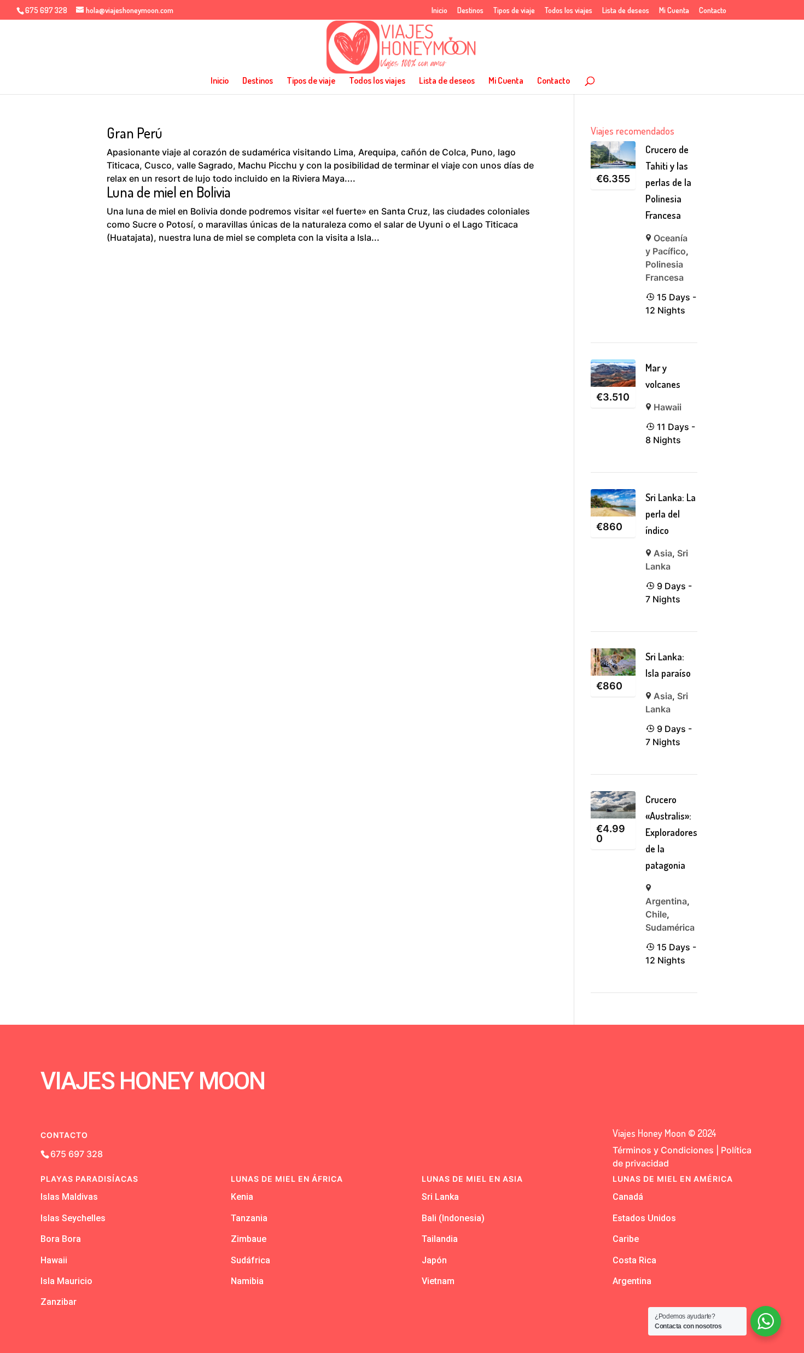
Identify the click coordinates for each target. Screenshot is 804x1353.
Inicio (439, 11)
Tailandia (440, 1239)
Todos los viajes (568, 11)
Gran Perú (134, 133)
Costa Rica (634, 1260)
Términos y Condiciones (663, 1150)
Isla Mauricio (66, 1281)
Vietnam (438, 1281)
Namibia (247, 1281)
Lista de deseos (625, 11)
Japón (434, 1260)
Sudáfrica (250, 1260)
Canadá (628, 1197)
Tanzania (249, 1218)
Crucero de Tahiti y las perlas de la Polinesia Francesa (668, 182)
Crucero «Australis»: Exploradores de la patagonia (671, 832)
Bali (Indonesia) (453, 1218)
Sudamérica (670, 927)
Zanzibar (58, 1302)
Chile (656, 914)
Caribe (626, 1239)
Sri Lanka (440, 1197)
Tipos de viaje (514, 11)
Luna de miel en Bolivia (169, 192)
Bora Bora (60, 1239)
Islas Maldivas (69, 1197)
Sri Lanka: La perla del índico (670, 513)
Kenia (242, 1197)
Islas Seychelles (73, 1218)
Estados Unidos (644, 1218)
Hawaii (667, 407)
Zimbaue (248, 1239)
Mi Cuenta (674, 11)
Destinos (470, 11)
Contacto (712, 11)
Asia (663, 553)
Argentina (666, 901)
